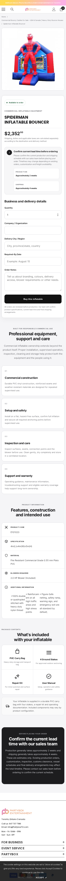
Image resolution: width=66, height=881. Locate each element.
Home (4, 17)
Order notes (10, 270)
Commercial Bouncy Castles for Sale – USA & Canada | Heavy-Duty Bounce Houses (32, 20)
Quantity (8, 208)
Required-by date (12, 254)
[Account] (54, 9)
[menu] (3, 9)
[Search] (12, 9)
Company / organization (15, 223)
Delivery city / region (14, 238)
